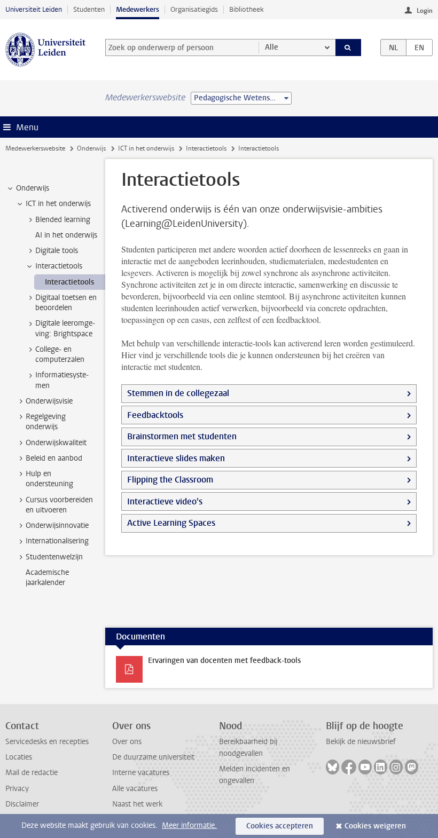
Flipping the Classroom (170, 479)
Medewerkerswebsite (35, 148)
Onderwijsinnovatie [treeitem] (57, 525)
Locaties (18, 757)
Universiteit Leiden (33, 9)
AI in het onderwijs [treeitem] (66, 235)
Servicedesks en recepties (47, 742)
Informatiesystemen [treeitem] (62, 380)
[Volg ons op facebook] (348, 767)
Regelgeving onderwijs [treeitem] (46, 422)
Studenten (89, 9)
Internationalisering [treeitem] (57, 541)
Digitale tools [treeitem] (56, 251)
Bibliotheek (246, 9)
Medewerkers (137, 9)
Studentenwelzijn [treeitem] (54, 557)
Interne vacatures (140, 773)
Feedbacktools (155, 415)
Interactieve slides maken (176, 458)
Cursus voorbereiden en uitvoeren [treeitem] (59, 505)
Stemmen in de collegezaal (178, 393)
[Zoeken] (348, 47)
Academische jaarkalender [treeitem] (47, 577)
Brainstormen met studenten (182, 436)
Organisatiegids (194, 9)
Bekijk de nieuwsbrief (361, 742)
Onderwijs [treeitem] (32, 188)
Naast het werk (137, 804)
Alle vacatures (135, 789)
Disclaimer (22, 804)
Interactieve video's (164, 501)
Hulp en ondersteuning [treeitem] (49, 479)
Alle (271, 47)
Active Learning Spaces (171, 522)
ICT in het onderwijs (146, 148)
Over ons (127, 742)
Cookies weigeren (375, 826)
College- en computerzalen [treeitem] (59, 354)
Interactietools (206, 148)
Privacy (17, 789)
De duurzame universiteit (153, 757)
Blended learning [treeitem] (62, 220)
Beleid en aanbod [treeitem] (54, 458)
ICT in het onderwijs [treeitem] (58, 204)
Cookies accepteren (279, 826)
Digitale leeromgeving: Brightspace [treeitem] (65, 328)
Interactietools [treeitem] (58, 266)
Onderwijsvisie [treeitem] (49, 401)
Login (425, 10)
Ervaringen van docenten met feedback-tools (224, 660)
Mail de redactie (31, 773)
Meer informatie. (189, 825)
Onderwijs (91, 148)
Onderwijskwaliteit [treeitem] (56, 443)
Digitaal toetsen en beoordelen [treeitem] (66, 302)
